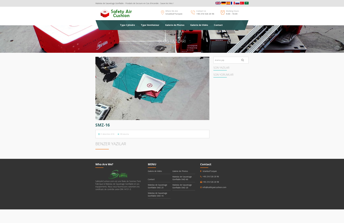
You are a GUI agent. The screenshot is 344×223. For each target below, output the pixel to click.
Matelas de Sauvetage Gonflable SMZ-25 (157, 186)
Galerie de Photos (174, 25)
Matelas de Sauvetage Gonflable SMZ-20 (182, 186)
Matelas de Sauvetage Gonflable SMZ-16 (157, 194)
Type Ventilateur (150, 25)
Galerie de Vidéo (199, 25)
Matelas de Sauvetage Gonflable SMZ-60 (182, 178)
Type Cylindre (127, 25)
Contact (218, 25)
